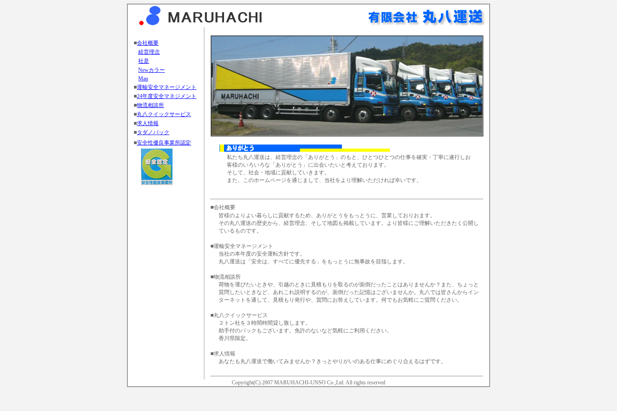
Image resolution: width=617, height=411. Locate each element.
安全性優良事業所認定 (164, 143)
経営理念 (149, 52)
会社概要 (148, 43)
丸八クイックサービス (164, 114)
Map (143, 78)
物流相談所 (150, 105)
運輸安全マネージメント (166, 87)
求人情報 (148, 123)
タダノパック (153, 132)
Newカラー (151, 70)
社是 (143, 61)
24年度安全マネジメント (166, 96)
